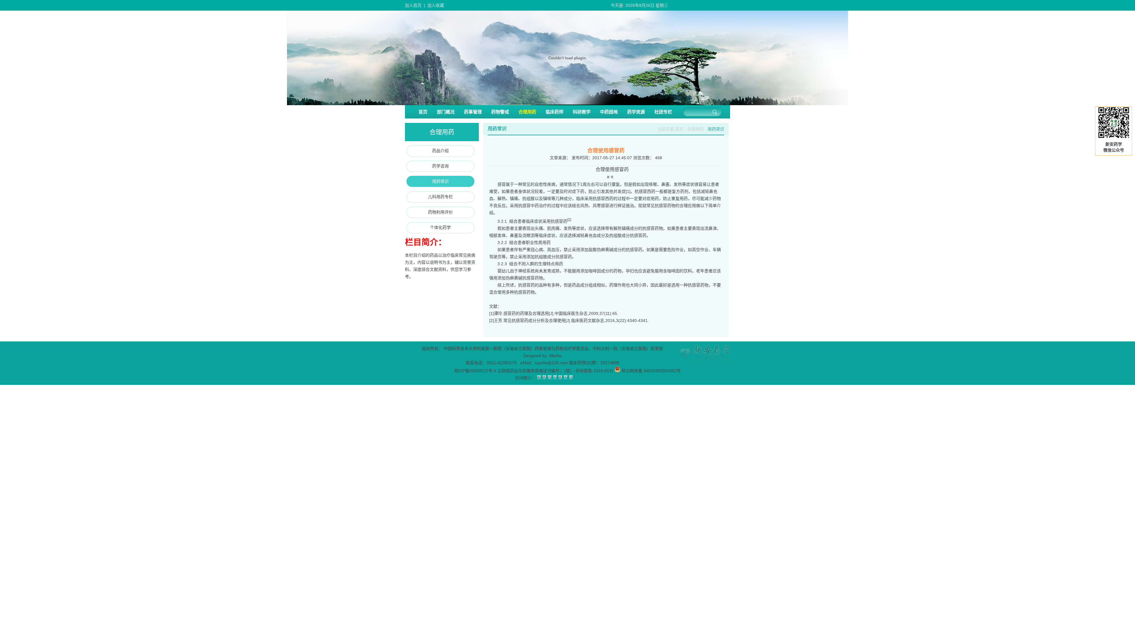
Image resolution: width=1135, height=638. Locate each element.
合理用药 (527, 111)
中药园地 (609, 111)
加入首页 (413, 5)
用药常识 (440, 181)
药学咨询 (440, 166)
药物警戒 (500, 111)
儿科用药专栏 (440, 196)
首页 (423, 111)
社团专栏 (663, 111)
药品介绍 (440, 150)
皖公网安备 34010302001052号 (650, 370)
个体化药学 (440, 227)
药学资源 (636, 111)
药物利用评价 (440, 212)
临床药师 (554, 111)
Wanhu (555, 355)
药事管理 (473, 111)
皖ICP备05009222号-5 (475, 370)
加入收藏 (435, 5)
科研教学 (582, 111)
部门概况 (446, 111)
